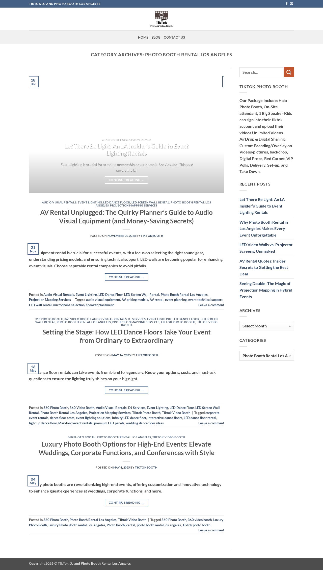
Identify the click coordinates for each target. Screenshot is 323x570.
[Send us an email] (291, 4)
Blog (156, 37)
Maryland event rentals (75, 423)
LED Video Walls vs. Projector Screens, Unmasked (266, 247)
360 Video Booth (77, 319)
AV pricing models (135, 300)
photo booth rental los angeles (159, 525)
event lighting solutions (93, 418)
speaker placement (100, 305)
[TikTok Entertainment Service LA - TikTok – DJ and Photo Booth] (161, 19)
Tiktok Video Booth (176, 413)
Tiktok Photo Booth (178, 322)
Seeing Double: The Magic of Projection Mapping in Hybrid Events (265, 290)
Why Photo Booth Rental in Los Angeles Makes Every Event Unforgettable (263, 228)
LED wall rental (40, 305)
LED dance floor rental (200, 418)
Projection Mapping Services (133, 205)
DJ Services (137, 319)
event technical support (205, 300)
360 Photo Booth (49, 319)
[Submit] (289, 72)
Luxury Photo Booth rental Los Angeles (76, 525)
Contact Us (174, 37)
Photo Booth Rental (121, 525)
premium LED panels (109, 423)
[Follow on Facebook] (286, 4)
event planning (176, 300)
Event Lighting (90, 202)
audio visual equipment (103, 300)
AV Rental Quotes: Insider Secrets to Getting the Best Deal (263, 267)
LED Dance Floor (116, 202)
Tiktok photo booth (196, 525)
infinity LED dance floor (129, 418)
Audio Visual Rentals (59, 202)
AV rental (157, 300)
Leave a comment (211, 305)
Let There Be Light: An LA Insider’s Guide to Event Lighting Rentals (127, 150)
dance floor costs (62, 418)
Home (143, 37)
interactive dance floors (165, 418)
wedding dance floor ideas (145, 423)
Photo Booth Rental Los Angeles (184, 295)
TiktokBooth (152, 235)
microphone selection (69, 305)
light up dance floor (43, 423)
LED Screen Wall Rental (150, 202)
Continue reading (126, 180)
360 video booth (200, 520)
